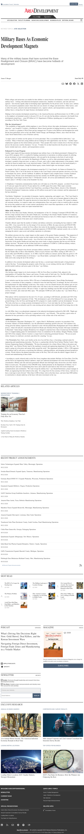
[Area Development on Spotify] (23, 825)
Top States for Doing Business (9, 818)
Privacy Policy (48, 832)
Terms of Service (57, 832)
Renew (81, 4)
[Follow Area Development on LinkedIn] (2, 825)
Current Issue (6, 796)
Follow (35, 17)
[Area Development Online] (23, 830)
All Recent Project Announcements (11, 565)
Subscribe (73, 4)
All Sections (81, 20)
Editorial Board (68, 20)
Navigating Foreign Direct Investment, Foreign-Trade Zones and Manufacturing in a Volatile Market (20, 646)
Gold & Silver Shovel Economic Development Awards (15, 810)
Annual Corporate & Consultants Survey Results (13, 812)
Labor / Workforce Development (51, 795)
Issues (81, 627)
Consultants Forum (7, 4)
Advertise (16, 4)
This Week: (20, 685)
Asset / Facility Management (50, 792)
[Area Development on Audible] (29, 825)
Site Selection (20, 29)
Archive (38, 675)
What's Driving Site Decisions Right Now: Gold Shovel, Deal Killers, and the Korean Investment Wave (20, 636)
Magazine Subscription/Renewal (13, 788)
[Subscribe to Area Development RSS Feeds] (7, 825)
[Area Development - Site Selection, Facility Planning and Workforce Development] (42, 11)
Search (48, 17)
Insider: (20, 681)
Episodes (38, 627)
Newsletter (5, 792)
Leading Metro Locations (7, 815)
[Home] (13, 825)
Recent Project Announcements (51, 800)
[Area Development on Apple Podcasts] (18, 825)
